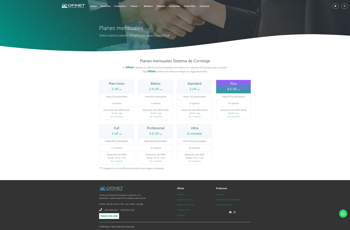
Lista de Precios (184, 210)
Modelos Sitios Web (185, 204)
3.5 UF (232, 89)
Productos (119, 6)
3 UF (193, 89)
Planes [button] (134, 6)
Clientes (161, 6)
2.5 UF (154, 89)
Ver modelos (116, 116)
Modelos (148, 6)
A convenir (194, 133)
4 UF (115, 133)
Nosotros (105, 6)
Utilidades (174, 6)
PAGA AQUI (190, 6)
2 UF (115, 89)
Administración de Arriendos (228, 199)
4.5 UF (154, 133)
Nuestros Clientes (184, 199)
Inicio (94, 6)
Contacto (204, 6)
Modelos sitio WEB (224, 204)
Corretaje (220, 194)
